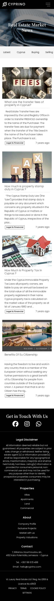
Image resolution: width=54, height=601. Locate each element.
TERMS (23, 588)
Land (27, 503)
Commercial (27, 508)
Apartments (27, 499)
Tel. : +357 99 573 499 (27, 562)
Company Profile (27, 523)
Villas (27, 494)
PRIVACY (12, 588)
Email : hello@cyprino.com (27, 566)
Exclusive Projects (27, 528)
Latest (6, 52)
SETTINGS (27, 592)
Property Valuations (27, 537)
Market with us (27, 532)
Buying (35, 52)
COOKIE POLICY (38, 588)
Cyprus (21, 52)
